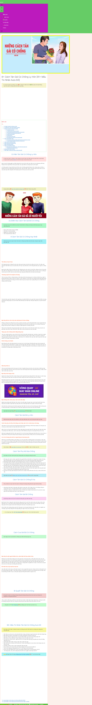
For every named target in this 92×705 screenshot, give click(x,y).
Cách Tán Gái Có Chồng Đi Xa (10, 143)
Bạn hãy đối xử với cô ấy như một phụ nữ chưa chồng (15, 132)
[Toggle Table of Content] (2, 124)
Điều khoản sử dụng (34, 704)
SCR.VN (1, 2)
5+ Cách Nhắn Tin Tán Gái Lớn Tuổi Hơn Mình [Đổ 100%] (13, 700)
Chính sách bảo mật (24, 704)
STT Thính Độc (15, 604)
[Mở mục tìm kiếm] (2, 5)
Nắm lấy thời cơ (9, 135)
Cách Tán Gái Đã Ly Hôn (9, 138)
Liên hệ (41, 704)
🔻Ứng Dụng (5, 25)
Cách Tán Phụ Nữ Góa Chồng (10, 142)
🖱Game (4, 27)
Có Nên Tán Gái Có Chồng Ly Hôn (10, 126)
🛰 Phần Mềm (5, 22)
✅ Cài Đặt (5, 19)
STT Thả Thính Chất (18, 512)
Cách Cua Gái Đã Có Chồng (10, 145)
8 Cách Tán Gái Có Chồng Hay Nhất (11, 128)
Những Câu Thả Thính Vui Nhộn (22, 654)
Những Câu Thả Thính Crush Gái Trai (20, 475)
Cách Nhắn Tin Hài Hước (16, 447)
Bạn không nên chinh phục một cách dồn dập (14, 137)
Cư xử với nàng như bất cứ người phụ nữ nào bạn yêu (15, 140)
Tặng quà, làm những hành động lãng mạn (14, 133)
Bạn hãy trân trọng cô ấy (11, 136)
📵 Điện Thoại (6, 17)
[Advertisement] (24, 96)
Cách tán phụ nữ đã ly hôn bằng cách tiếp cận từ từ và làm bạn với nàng (18, 139)
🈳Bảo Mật (5, 14)
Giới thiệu (16, 704)
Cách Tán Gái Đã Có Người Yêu (18, 189)
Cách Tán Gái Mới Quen (20, 410)
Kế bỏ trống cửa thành (11, 134)
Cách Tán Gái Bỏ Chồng (8, 144)
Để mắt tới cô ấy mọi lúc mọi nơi (12, 147)
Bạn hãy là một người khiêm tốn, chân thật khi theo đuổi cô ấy (17, 146)
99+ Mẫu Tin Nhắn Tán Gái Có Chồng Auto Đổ (13, 150)
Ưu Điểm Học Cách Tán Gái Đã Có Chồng (12, 127)
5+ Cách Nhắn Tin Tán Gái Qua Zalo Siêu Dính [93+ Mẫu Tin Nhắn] (15, 701)
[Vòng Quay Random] (24, 397)
